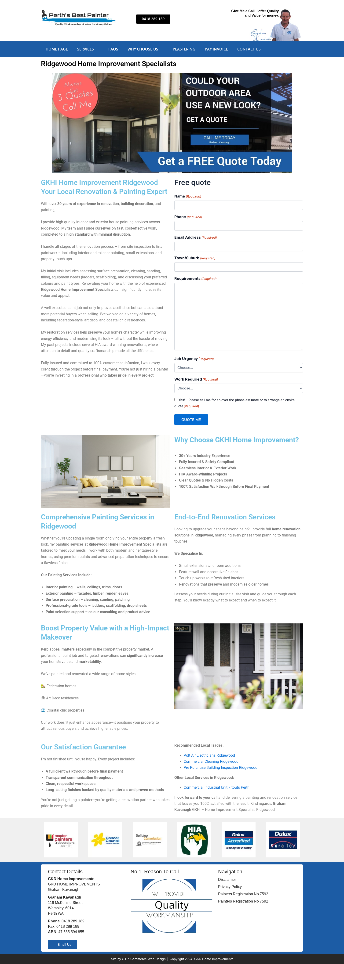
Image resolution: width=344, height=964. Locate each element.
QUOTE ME (191, 419)
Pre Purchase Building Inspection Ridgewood (220, 767)
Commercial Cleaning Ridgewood (211, 761)
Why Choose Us (143, 49)
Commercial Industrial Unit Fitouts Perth (216, 787)
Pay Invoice (216, 49)
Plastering (184, 49)
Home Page (57, 49)
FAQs (113, 49)
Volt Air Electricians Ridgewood (209, 755)
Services (85, 49)
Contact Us (249, 49)
